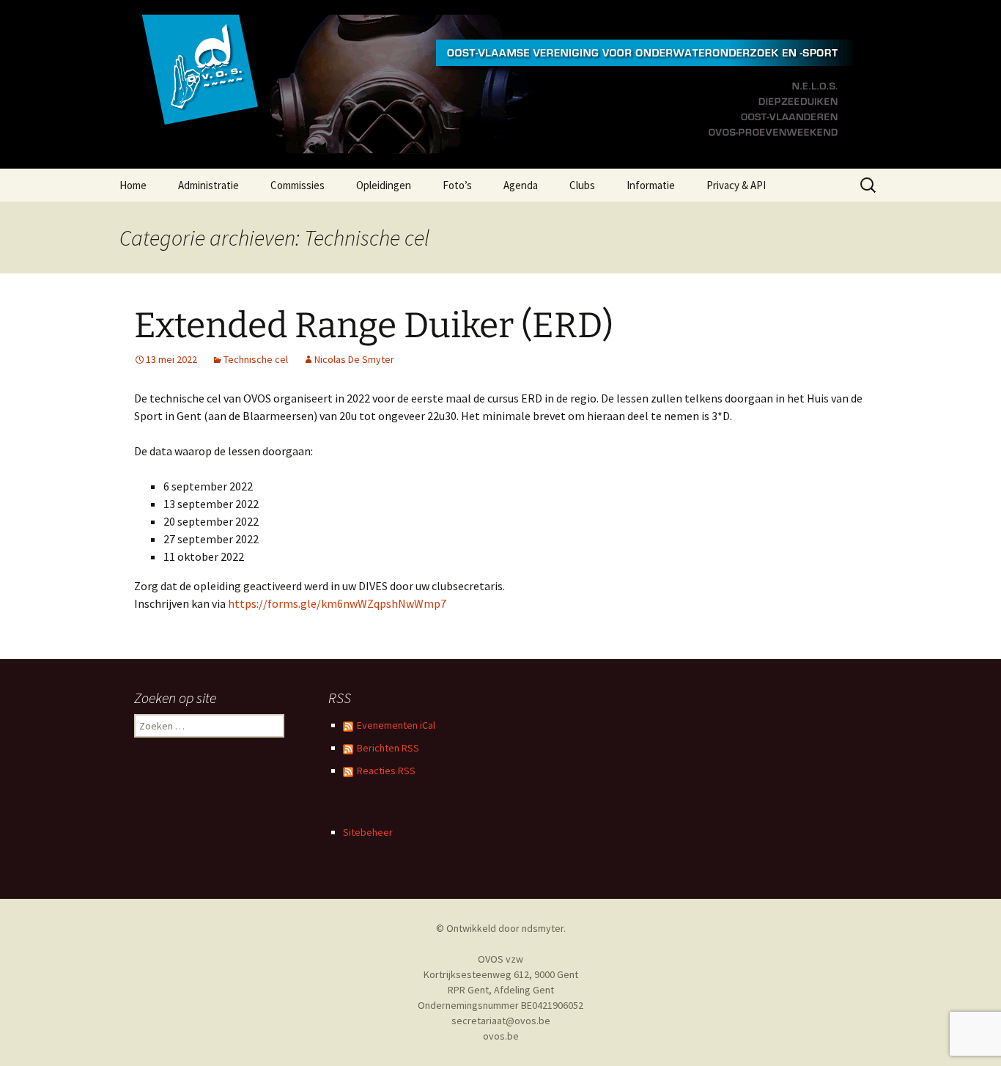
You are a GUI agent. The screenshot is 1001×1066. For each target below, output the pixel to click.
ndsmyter (543, 928)
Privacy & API (736, 185)
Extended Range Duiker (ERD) (373, 325)
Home (133, 185)
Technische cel (256, 359)
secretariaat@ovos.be (500, 1020)
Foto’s (457, 185)
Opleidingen (383, 185)
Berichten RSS (388, 747)
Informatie (651, 185)
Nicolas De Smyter (354, 359)
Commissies (297, 185)
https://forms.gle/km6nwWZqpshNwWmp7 (337, 603)
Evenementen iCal (396, 725)
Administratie (208, 185)
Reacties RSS (386, 770)
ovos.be (501, 1036)
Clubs (582, 185)
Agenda (520, 185)
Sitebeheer (368, 832)
